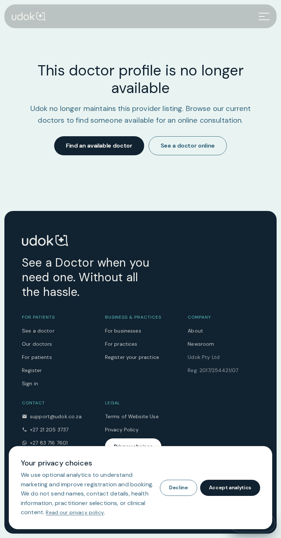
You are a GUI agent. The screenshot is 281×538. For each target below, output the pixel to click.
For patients (37, 357)
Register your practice (132, 357)
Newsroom (201, 344)
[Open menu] (264, 16)
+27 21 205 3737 (49, 429)
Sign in (30, 383)
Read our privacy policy (75, 512)
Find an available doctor (99, 145)
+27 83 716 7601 (49, 442)
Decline (178, 487)
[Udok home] (28, 16)
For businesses (123, 330)
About (195, 330)
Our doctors (37, 344)
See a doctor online (188, 145)
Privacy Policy (122, 429)
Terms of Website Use (132, 416)
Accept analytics (230, 487)
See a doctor (38, 330)
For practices (121, 344)
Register (32, 370)
